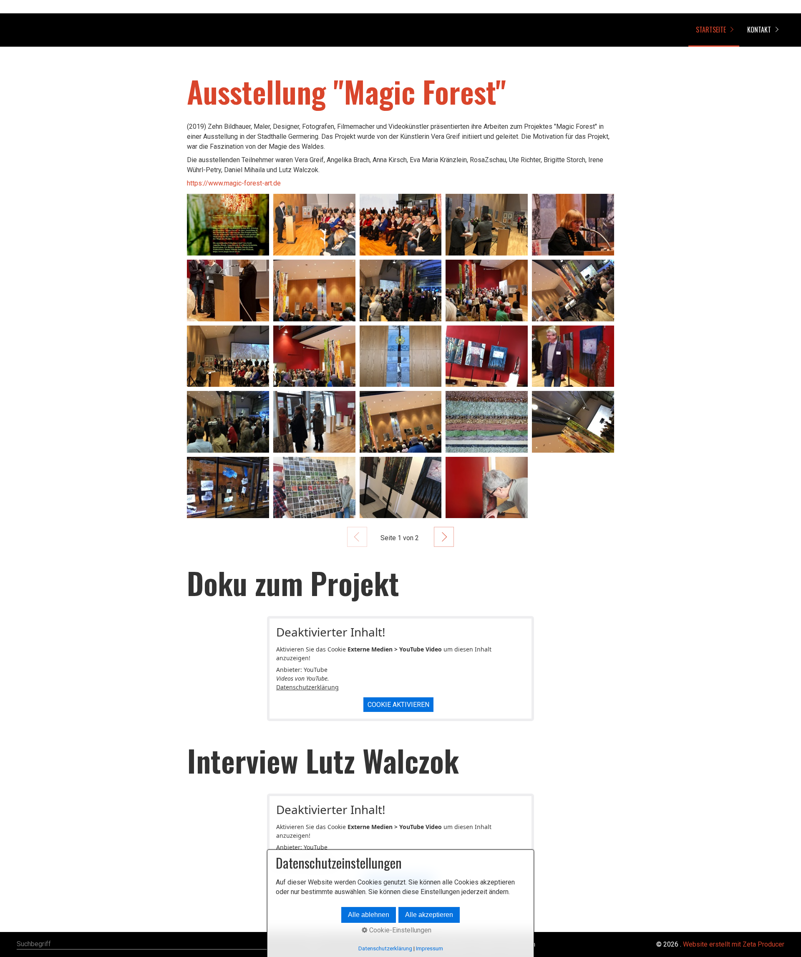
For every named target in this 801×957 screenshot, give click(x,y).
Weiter (444, 537)
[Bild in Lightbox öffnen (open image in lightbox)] (228, 225)
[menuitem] (713, 30)
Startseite (711, 30)
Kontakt (759, 30)
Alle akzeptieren (429, 914)
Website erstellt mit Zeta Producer (733, 944)
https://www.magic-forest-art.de (234, 183)
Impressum (429, 948)
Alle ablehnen (368, 914)
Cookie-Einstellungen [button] (399, 930)
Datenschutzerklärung (307, 687)
